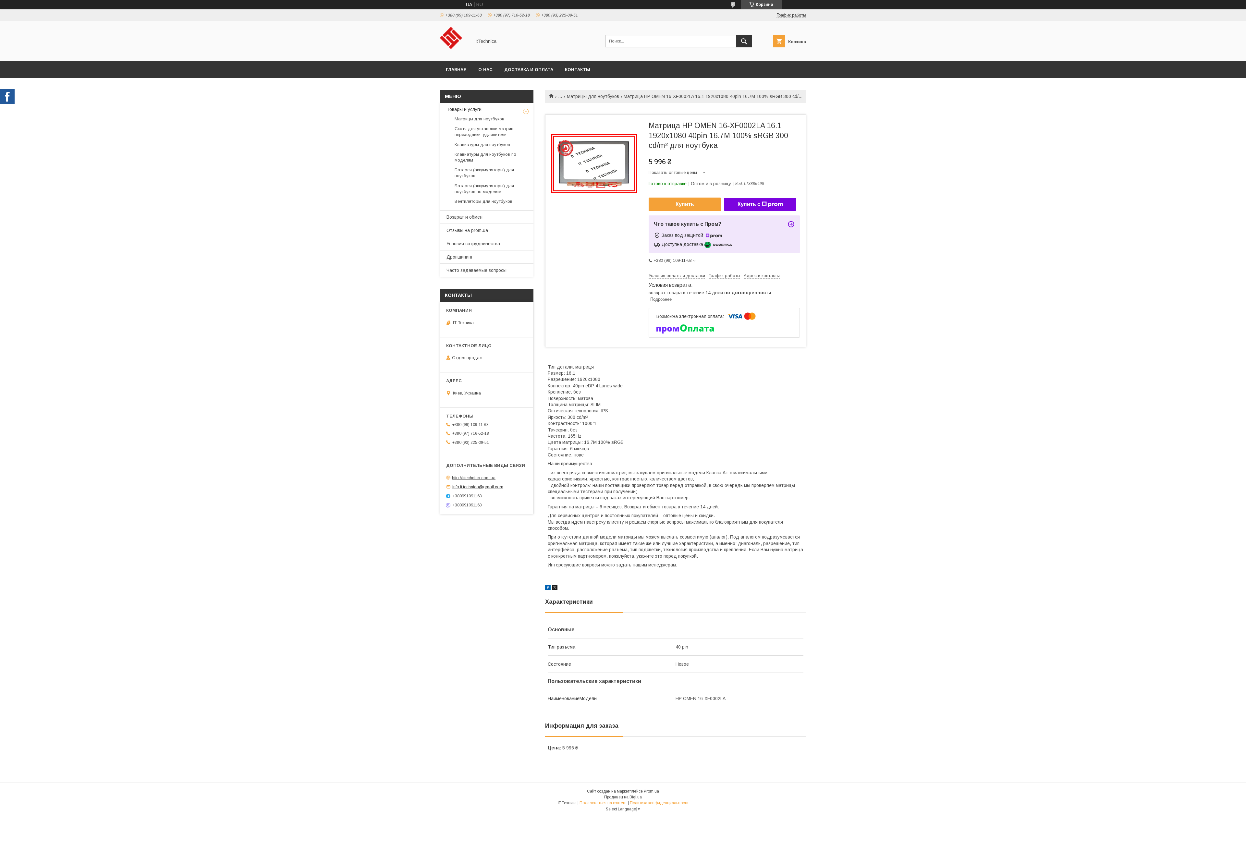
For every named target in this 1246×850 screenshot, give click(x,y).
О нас (485, 69)
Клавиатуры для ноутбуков (482, 144)
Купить (685, 204)
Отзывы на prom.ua (467, 230)
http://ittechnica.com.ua (473, 477)
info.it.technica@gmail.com (477, 486)
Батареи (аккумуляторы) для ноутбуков (484, 172)
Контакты (577, 69)
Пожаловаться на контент (603, 803)
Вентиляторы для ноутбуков (483, 201)
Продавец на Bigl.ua (623, 797)
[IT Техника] (454, 52)
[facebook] (548, 588)
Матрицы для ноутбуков (593, 96)
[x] (554, 588)
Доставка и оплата (528, 69)
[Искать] (744, 41)
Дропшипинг (459, 257)
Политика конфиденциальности (659, 803)
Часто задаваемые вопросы (476, 270)
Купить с (749, 204)
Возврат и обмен (464, 217)
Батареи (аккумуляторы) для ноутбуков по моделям (484, 188)
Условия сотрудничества (473, 243)
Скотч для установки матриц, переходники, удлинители (485, 131)
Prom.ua (651, 791)
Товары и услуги (464, 109)
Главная (456, 69)
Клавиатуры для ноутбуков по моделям (485, 157)
